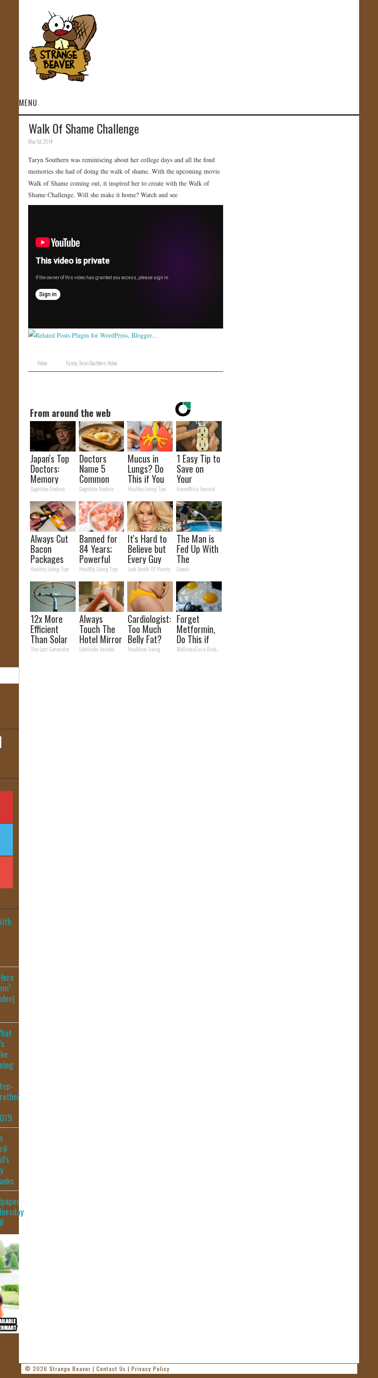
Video (42, 363)
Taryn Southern (92, 363)
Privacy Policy (150, 1368)
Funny (71, 363)
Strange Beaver (70, 1368)
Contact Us (111, 1368)
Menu (28, 102)
